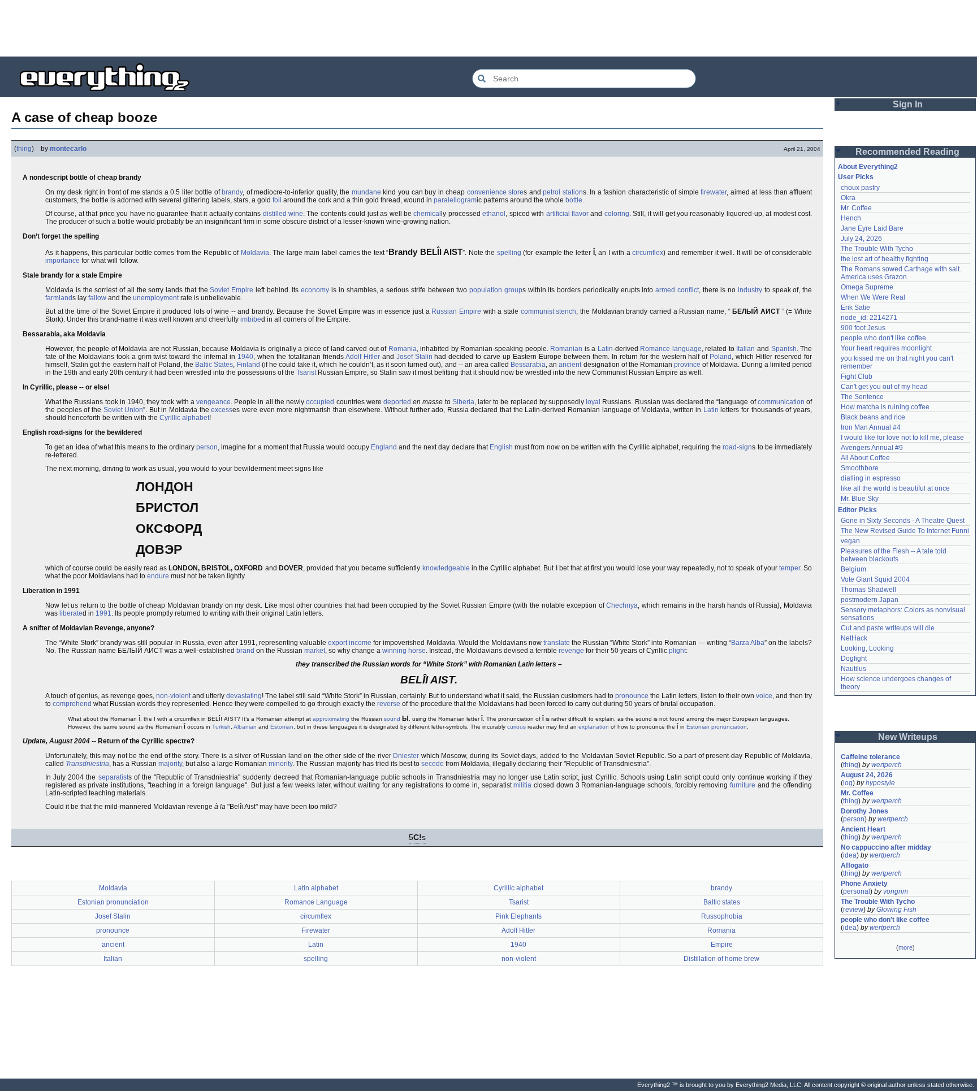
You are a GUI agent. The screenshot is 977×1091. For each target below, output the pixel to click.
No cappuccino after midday (886, 847)
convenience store (495, 192)
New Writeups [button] (907, 737)
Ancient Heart (863, 829)
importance (62, 261)
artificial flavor (567, 214)
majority (170, 764)
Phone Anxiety (864, 883)
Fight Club (856, 376)
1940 (245, 357)
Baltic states (721, 902)
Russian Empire (456, 311)
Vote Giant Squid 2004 (875, 579)
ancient (570, 365)
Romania (402, 349)
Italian (745, 349)
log (848, 783)
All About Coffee (865, 458)
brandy (232, 192)
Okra (848, 198)
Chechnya (622, 605)
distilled (275, 214)
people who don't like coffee (883, 338)
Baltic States (214, 365)
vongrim (895, 891)
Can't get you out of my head (884, 387)
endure (158, 576)
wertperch (886, 765)
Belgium (853, 569)
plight (677, 651)
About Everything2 (868, 167)
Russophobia (721, 916)
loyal (593, 402)
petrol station (563, 192)
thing (24, 149)
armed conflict (677, 290)
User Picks (856, 177)
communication (781, 402)
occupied (320, 402)
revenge (571, 651)
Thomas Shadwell (868, 590)
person (207, 447)
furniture (742, 785)
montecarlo (68, 149)
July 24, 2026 (861, 239)
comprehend (72, 704)
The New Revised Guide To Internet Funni (905, 531)
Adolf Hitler (362, 357)
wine (295, 214)
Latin (605, 349)
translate (556, 643)
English (501, 447)
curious (516, 727)
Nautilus (853, 669)
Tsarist (306, 372)
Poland (721, 357)
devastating (244, 696)
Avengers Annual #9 (872, 448)
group (513, 290)
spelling (509, 253)
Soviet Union (123, 410)
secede (432, 764)
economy (315, 290)
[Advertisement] (488, 28)
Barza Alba (747, 643)
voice (764, 696)
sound (392, 719)
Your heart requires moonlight (886, 348)
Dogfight (854, 659)
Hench (851, 218)
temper (789, 568)
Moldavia (255, 253)
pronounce (632, 696)
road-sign (737, 447)
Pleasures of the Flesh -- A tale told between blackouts (894, 555)
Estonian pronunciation (716, 727)
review (853, 910)
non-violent (173, 696)
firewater (714, 192)
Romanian (566, 349)
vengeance (213, 402)
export (337, 643)
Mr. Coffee (856, 208)
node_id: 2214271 (869, 318)
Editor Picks (857, 510)
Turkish (221, 727)
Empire (242, 290)
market (314, 651)
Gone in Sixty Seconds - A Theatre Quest (903, 521)
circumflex (647, 253)
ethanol (493, 214)
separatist (113, 777)
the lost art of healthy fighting (884, 259)
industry (750, 290)
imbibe (250, 319)
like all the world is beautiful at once (895, 488)
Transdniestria (87, 764)
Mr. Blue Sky (860, 499)
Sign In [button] (908, 104)
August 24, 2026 (867, 775)
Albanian (245, 727)
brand (245, 651)
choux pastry (860, 188)
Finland (248, 365)
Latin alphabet (316, 888)
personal (856, 891)
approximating (331, 719)
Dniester (406, 756)
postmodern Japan (869, 600)
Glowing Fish (896, 910)
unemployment (156, 298)
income (360, 643)
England (384, 447)
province (687, 365)
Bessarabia (528, 365)
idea (850, 855)
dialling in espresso (871, 478)
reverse (388, 704)
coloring (616, 214)
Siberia (463, 402)
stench (566, 311)
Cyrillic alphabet (184, 418)
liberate (71, 613)
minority (280, 764)
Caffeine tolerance (870, 757)
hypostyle (880, 783)
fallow (97, 298)
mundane (366, 192)
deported (397, 402)
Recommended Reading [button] (907, 152)
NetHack (854, 638)
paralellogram (455, 200)
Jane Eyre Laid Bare (872, 228)
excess (221, 410)
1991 (103, 613)
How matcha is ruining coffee (885, 407)
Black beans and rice (873, 417)
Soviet (219, 290)
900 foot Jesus (863, 328)
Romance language (671, 349)
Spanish (784, 349)
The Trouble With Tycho (877, 249)
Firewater (315, 930)
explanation (593, 727)
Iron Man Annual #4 (871, 427)
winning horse (404, 651)
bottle (573, 200)
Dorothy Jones (864, 811)
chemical (427, 214)
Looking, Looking (867, 648)
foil (277, 200)
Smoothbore (860, 468)
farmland (58, 298)
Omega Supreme (867, 287)
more (905, 947)
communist (537, 311)
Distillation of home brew (721, 959)
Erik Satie (855, 307)
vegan (850, 541)
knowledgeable (446, 568)
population (485, 290)
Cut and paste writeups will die (888, 628)
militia (522, 785)
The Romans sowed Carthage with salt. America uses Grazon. (901, 273)
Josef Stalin (414, 357)
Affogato (854, 865)
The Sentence (862, 397)
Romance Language (316, 902)
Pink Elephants (518, 916)
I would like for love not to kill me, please (902, 437)
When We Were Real (873, 297)
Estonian (281, 727)
